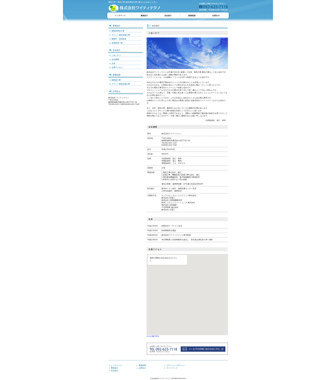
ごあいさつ (116, 55)
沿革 (113, 63)
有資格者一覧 (117, 43)
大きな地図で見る (153, 336)
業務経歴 (116, 75)
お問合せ (116, 91)
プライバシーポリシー (175, 365)
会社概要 (115, 59)
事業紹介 (116, 26)
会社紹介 (116, 50)
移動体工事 (116, 80)
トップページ (116, 365)
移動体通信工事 (118, 31)
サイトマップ (171, 368)
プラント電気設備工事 (121, 35)
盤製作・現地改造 (119, 39)
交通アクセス (117, 67)
